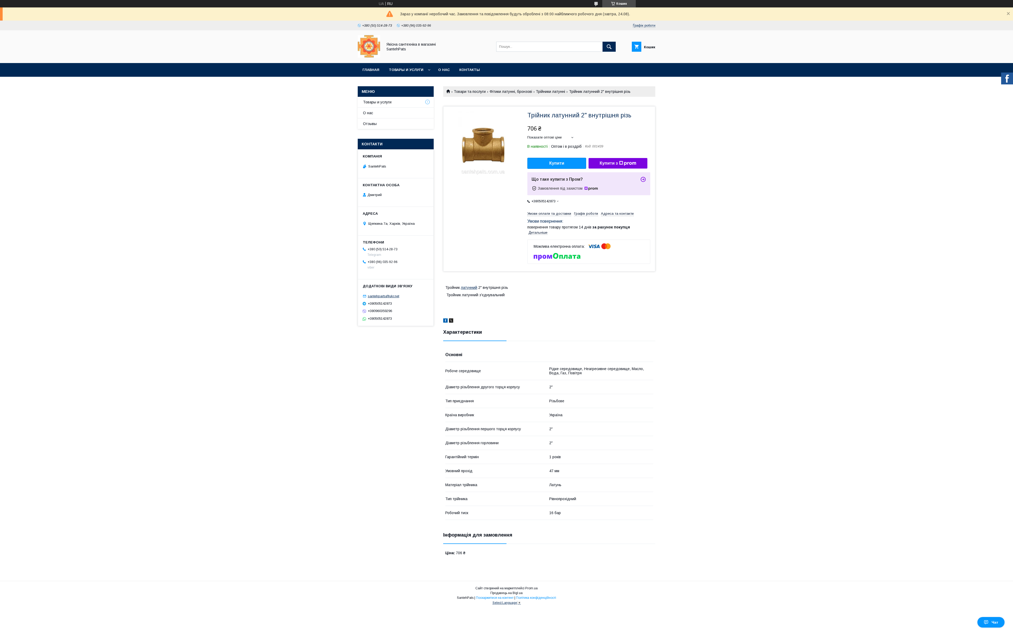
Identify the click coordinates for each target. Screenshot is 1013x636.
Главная (370, 70)
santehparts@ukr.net (383, 296)
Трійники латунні (550, 91)
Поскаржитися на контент (495, 598)
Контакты (469, 70)
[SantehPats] (369, 56)
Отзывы (370, 124)
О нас (444, 70)
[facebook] (445, 321)
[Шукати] (609, 47)
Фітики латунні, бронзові (511, 91)
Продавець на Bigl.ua (506, 593)
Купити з (609, 163)
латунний (469, 287)
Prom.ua (531, 588)
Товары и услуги (406, 70)
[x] (451, 321)
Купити (556, 163)
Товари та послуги (470, 91)
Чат (995, 622)
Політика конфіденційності (536, 598)
